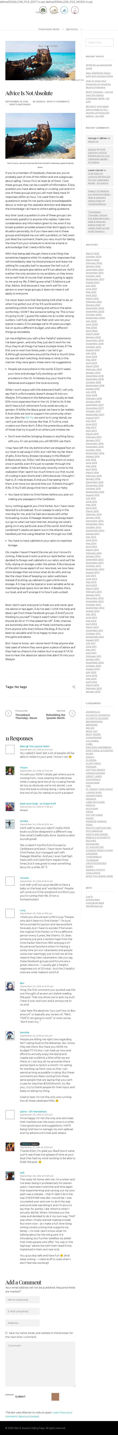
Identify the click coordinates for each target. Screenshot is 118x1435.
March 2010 (92, 685)
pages (90, 818)
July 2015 (91, 498)
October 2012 (93, 604)
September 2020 (95, 318)
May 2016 (91, 466)
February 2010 (94, 688)
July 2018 (91, 392)
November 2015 (94, 485)
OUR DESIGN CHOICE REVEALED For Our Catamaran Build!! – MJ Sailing (99, 156)
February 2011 (93, 656)
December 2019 (95, 340)
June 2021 (91, 289)
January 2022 (93, 266)
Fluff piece (93, 763)
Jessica (40, 101)
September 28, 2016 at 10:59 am (36, 1176)
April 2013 (91, 585)
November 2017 (95, 408)
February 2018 (94, 398)
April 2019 (91, 363)
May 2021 (91, 292)
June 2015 (91, 501)
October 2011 (93, 633)
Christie (24, 878)
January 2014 (93, 556)
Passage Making (96, 821)
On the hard (94, 815)
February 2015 (94, 514)
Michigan (92, 808)
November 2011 (94, 630)
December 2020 (95, 308)
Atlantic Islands (97, 718)
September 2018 (95, 385)
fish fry (29, 417)
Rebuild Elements (98, 837)
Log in (89, 896)
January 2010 (93, 691)
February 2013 (94, 591)
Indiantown (94, 795)
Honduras (93, 782)
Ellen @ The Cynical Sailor (34, 746)
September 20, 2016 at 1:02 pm (36, 1035)
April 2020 (92, 330)
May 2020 (91, 327)
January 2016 (93, 479)
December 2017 (95, 405)
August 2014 (93, 533)
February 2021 (94, 301)
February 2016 (94, 475)
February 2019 (94, 369)
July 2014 (91, 537)
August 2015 (92, 495)
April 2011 (91, 653)
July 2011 (91, 643)
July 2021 (91, 285)
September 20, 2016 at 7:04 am (36, 770)
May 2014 (91, 543)
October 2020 (94, 314)
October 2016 (93, 450)
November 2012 (95, 601)
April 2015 (91, 508)
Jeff (22, 1172)
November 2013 (95, 562)
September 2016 (95, 453)
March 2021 (92, 298)
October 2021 (93, 276)
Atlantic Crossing (98, 715)
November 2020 (95, 311)
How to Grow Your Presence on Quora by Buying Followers (98, 84)
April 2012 (91, 624)
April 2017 (91, 430)
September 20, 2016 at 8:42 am (36, 881)
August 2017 (93, 417)
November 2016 (95, 446)
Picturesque (94, 831)
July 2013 (91, 575)
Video (89, 866)
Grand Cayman (95, 773)
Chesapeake (94, 737)
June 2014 (91, 540)
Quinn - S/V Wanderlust (33, 1111)
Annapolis (93, 712)
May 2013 (91, 582)
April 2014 (91, 546)
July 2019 (91, 353)
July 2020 (91, 321)
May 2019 (91, 359)
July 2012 (91, 614)
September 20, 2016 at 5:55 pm (36, 1114)
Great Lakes (94, 776)
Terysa (24, 767)
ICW (88, 786)
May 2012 (91, 620)
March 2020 (92, 334)
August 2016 (93, 456)
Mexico (90, 805)
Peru (89, 824)
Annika (24, 821)
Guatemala (93, 779)
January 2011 (93, 659)
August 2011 (92, 640)
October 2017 (93, 411)
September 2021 (95, 279)
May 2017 (91, 427)
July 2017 (91, 421)
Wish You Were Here (99, 876)
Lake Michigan (95, 802)
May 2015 (91, 504)
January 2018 (93, 401)
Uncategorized (96, 863)
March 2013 (92, 588)
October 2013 (93, 566)
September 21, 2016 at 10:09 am (36, 1147)
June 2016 (91, 463)
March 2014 (92, 550)
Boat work (93, 734)
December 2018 (95, 376)
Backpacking (94, 721)
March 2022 (92, 260)
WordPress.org (94, 906)
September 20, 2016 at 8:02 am (36, 824)
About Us (93, 141)
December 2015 (94, 482)
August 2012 (93, 611)
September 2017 (95, 414)
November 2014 (95, 524)
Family (90, 757)
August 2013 (93, 572)
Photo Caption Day (98, 828)
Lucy (22, 910)
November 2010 (95, 662)
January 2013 (93, 595)
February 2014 (94, 553)
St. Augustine (95, 847)
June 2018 (91, 395)
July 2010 (91, 672)
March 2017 (92, 434)
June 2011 (91, 646)
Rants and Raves (20, 104)
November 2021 (95, 272)
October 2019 (93, 347)
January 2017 (93, 440)
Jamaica (91, 799)
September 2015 (95, 492)
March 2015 (92, 511)
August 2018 (93, 388)
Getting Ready (95, 770)
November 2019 (95, 343)
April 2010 (91, 682)
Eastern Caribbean (98, 747)
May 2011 (91, 649)
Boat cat (92, 731)
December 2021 (95, 269)
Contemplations (97, 204)
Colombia (92, 741)
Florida (91, 760)
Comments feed (95, 903)
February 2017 (94, 437)
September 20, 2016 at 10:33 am (36, 986)
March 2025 (92, 253)
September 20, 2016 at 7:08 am (36, 806)
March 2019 (92, 366)
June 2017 (91, 424)
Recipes (91, 840)
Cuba (89, 744)
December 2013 (95, 559)
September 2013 (95, 569)
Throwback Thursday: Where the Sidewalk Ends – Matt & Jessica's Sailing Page (99, 218)
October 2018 (93, 382)
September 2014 (95, 530)
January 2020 (93, 337)
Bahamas (92, 724)
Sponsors (92, 844)
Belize (90, 728)
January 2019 (93, 372)
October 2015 (93, 488)
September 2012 (95, 607)
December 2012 (95, 598)
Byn (22, 983)
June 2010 (91, 675)
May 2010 (91, 678)
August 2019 (93, 350)
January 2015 (93, 517)
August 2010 (93, 669)
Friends (91, 766)
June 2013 (91, 578)
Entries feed (93, 899)
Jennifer (24, 1032)
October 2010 (93, 665)
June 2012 (91, 617)
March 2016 (92, 472)
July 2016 (91, 459)
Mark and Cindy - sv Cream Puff (38, 803)
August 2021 (93, 282)
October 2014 (93, 527)
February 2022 (94, 263)
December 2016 (95, 443)
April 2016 (91, 469)
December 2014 (95, 521)
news (89, 811)
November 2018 (95, 379)
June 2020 (92, 324)
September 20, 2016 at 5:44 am (36, 749)
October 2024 (93, 256)
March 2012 (92, 627)
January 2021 (93, 305)
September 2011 (95, 636)
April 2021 (91, 295)
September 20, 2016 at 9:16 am (36, 913)
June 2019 (91, 356)
